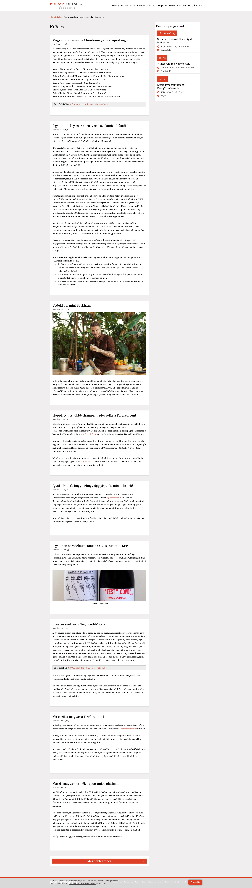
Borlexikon (181, 5)
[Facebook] (194, 5)
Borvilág (115, 5)
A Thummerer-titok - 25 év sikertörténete (89, 104)
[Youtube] (200, 5)
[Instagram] (197, 5)
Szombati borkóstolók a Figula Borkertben (175, 40)
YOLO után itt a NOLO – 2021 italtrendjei (88, 667)
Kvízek (172, 5)
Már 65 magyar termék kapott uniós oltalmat (85, 783)
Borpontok (162, 5)
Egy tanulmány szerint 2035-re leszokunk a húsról (89, 125)
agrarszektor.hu (128, 728)
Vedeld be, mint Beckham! (72, 305)
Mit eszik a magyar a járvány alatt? (78, 716)
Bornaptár (151, 5)
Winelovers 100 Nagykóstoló (173, 63)
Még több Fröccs (99, 861)
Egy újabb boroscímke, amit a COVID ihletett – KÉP (90, 546)
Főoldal (53, 17)
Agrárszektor (113, 497)
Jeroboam (87, 461)
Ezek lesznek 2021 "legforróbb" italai (79, 624)
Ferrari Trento (91, 434)
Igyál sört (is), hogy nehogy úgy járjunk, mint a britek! (92, 485)
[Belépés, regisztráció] (188, 5)
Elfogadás (195, 882)
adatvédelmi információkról (82, 883)
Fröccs (132, 5)
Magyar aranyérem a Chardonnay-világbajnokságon (91, 40)
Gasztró (124, 5)
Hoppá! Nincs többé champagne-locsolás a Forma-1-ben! (94, 415)
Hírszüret (141, 5)
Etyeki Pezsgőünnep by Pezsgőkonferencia (170, 86)
